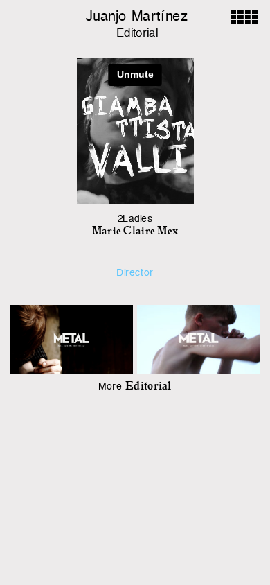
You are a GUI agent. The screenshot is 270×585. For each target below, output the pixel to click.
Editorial (137, 34)
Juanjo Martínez (137, 17)
